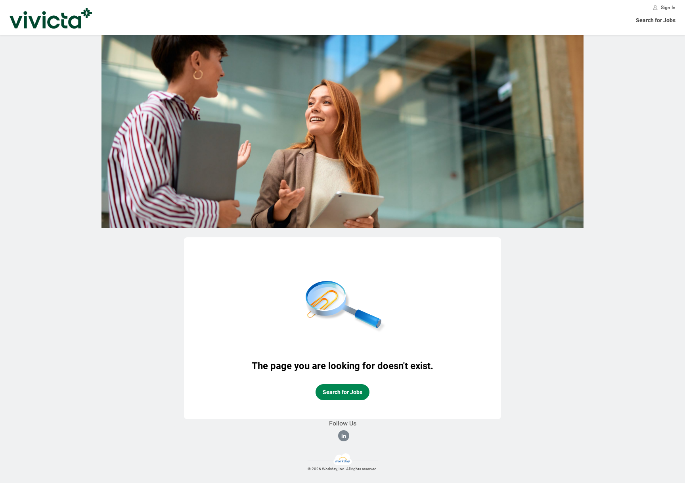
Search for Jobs (655, 20)
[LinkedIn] (343, 435)
